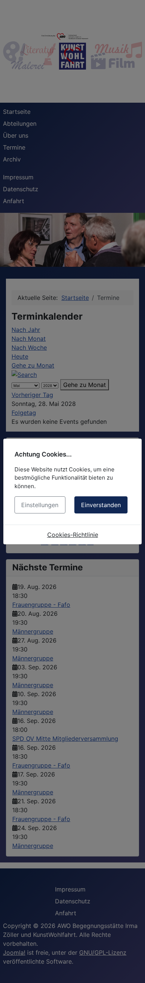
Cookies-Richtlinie (72, 534)
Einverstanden (101, 505)
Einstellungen (39, 505)
